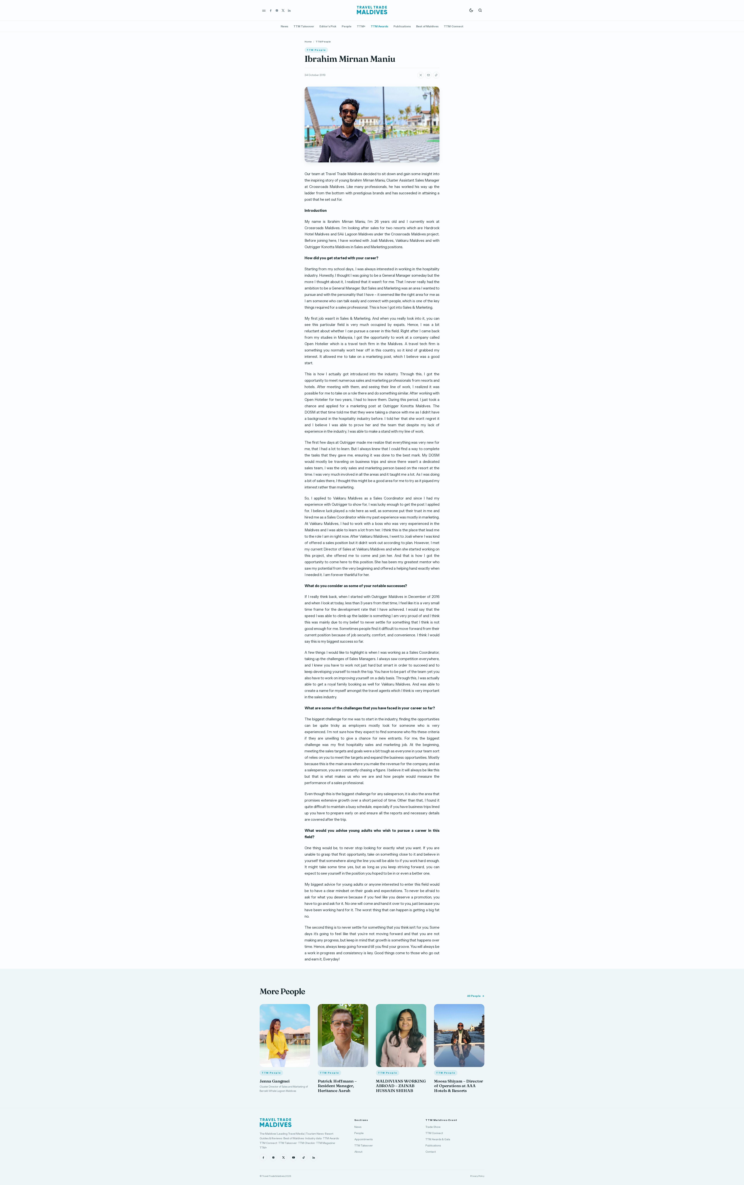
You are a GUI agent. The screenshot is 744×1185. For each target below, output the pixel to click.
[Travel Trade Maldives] (276, 1122)
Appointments (363, 1139)
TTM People (323, 41)
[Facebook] (270, 10)
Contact (430, 1151)
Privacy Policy (477, 1176)
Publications (402, 26)
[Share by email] (428, 75)
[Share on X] (420, 75)
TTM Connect (453, 26)
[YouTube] (293, 1157)
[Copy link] (436, 75)
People (346, 26)
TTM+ (361, 26)
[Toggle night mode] (471, 10)
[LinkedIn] (289, 10)
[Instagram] (277, 10)
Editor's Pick (327, 26)
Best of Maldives (427, 26)
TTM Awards (379, 26)
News (284, 26)
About (358, 1151)
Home (308, 41)
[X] (283, 10)
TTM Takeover (304, 26)
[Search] (480, 10)
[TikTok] (303, 1157)
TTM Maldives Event (441, 1120)
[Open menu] (264, 10)
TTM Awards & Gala (437, 1139)
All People (474, 995)
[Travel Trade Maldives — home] (372, 10)
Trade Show (433, 1127)
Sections (361, 1120)
